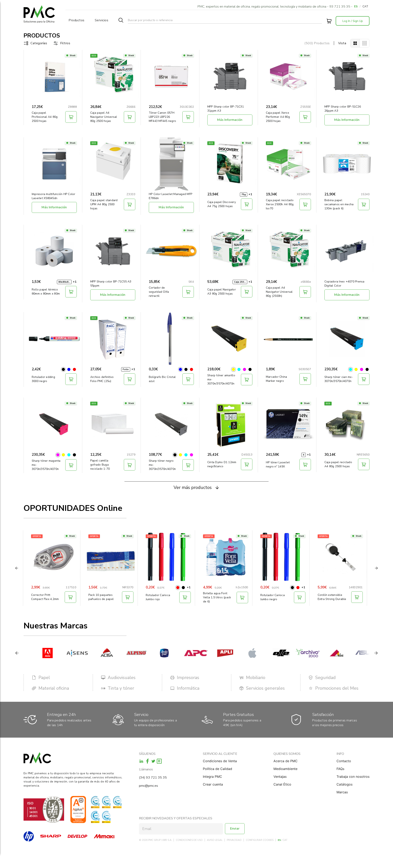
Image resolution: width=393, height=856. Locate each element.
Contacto (344, 761)
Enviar (234, 828)
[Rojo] (74, 369)
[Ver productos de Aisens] (67, 653)
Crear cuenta (213, 784)
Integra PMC (212, 776)
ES (356, 6)
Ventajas (280, 776)
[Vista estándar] (355, 43)
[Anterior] (17, 653)
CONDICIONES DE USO (189, 840)
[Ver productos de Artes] (326, 653)
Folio (126, 369)
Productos (77, 20)
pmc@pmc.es (148, 785)
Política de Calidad (217, 769)
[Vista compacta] (364, 43)
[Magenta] (244, 369)
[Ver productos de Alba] (96, 653)
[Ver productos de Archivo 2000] (297, 653)
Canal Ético (282, 784)
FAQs (340, 769)
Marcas (342, 792)
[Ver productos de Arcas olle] (271, 653)
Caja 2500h (240, 281)
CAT (365, 6)
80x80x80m (65, 281)
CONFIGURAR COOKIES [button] (259, 840)
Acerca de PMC (285, 761)
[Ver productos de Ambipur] (155, 653)
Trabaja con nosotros (353, 776)
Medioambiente (285, 769)
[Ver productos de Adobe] (37, 653)
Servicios (101, 20)
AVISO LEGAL (214, 840)
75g (243, 194)
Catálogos (344, 784)
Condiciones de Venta (220, 761)
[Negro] (63, 369)
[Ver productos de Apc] (185, 653)
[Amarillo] (233, 369)
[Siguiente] (376, 653)
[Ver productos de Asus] (356, 653)
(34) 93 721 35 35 (153, 777)
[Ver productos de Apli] (214, 653)
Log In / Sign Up (352, 21)
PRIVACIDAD (234, 840)
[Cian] (239, 369)
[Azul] (69, 369)
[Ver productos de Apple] (244, 653)
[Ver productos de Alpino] (126, 653)
